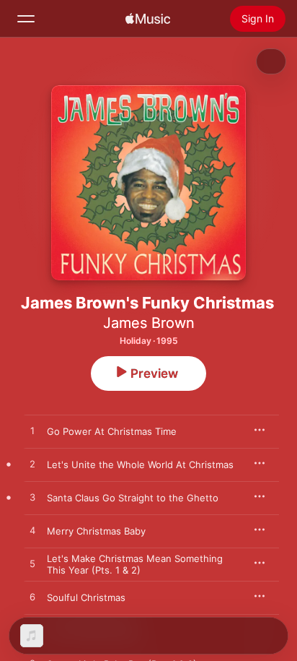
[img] (147, 18)
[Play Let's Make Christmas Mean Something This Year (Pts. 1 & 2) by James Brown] (32, 564)
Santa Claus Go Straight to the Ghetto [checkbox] (132, 498)
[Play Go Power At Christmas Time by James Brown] (32, 431)
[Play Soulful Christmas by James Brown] (32, 597)
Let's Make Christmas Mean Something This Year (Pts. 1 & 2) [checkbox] (135, 564)
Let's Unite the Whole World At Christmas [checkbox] (140, 464)
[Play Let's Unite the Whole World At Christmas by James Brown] (32, 464)
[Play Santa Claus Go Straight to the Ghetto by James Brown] (32, 497)
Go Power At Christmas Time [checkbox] (112, 431)
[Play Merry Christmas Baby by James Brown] (32, 530)
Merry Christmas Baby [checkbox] (96, 531)
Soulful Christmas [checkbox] (86, 597)
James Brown (149, 323)
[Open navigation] (26, 19)
